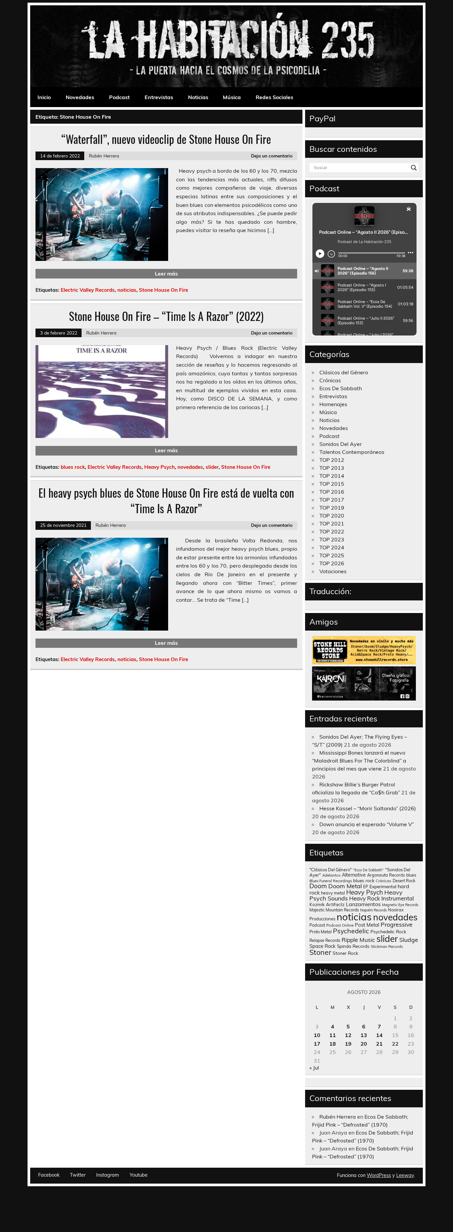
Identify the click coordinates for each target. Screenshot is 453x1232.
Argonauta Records (386, 875)
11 (332, 1035)
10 (317, 1035)
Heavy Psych (159, 467)
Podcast (119, 97)
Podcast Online (340, 925)
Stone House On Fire (163, 290)
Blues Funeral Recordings (330, 881)
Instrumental (397, 898)
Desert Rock (404, 880)
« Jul (314, 1067)
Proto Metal (320, 931)
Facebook (48, 1175)
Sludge (408, 939)
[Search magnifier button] (414, 167)
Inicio (44, 97)
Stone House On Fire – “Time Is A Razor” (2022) (166, 316)
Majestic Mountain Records (334, 909)
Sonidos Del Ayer (340, 444)
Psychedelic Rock (388, 931)
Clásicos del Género (343, 372)
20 (363, 1043)
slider (212, 467)
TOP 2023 (331, 539)
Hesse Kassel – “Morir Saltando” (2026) (367, 808)
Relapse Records (324, 940)
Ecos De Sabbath (340, 388)
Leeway (405, 1175)
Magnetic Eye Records (400, 904)
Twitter (78, 1175)
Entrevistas (159, 97)
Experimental (382, 886)
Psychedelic (351, 931)
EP (365, 886)
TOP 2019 (331, 507)
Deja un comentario (271, 155)
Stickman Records (387, 946)
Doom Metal (345, 886)
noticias (126, 290)
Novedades (80, 97)
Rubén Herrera (104, 155)
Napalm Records (373, 910)
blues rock (73, 467)
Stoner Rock (345, 953)
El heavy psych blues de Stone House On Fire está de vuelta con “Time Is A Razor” (166, 500)
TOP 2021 (331, 523)
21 (379, 1043)
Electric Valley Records (88, 290)
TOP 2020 (331, 515)
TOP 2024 (331, 547)
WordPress (379, 1175)
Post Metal (367, 925)
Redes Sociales (274, 97)
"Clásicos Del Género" (330, 869)
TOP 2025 (331, 555)
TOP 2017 (331, 499)
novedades (190, 467)
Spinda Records (353, 946)
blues (411, 875)
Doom (318, 886)
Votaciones (333, 571)
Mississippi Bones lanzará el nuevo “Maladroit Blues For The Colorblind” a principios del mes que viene (359, 760)
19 (348, 1043)
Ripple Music (358, 939)
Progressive (397, 924)
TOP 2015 (331, 483)
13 (363, 1035)
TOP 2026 (331, 563)
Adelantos (331, 875)
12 (348, 1035)
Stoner (320, 952)
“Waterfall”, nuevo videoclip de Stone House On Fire (166, 139)
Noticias (198, 97)
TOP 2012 (331, 460)
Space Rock (322, 946)
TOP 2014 (331, 475)
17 (317, 1043)
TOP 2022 (331, 531)
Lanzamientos (363, 904)
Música (232, 97)
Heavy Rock (364, 898)
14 (379, 1035)
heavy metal (333, 892)
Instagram (107, 1175)
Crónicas (330, 380)
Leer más (166, 273)
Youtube (139, 1175)
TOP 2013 (331, 467)
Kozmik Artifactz (327, 904)
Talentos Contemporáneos (351, 452)
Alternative (354, 875)
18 (332, 1043)
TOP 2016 (331, 491)
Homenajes (333, 404)
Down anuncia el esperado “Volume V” (366, 824)
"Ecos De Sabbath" (368, 870)
